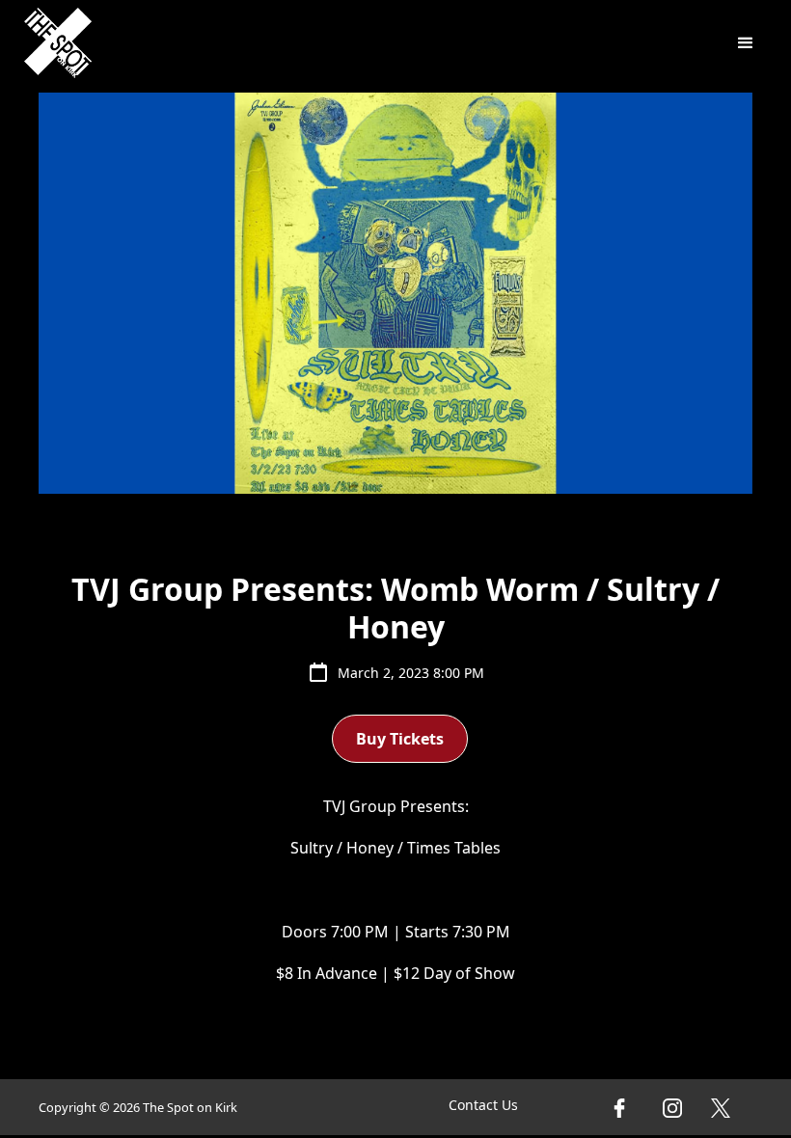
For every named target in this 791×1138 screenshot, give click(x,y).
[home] (57, 43)
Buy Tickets (400, 738)
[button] (746, 43)
